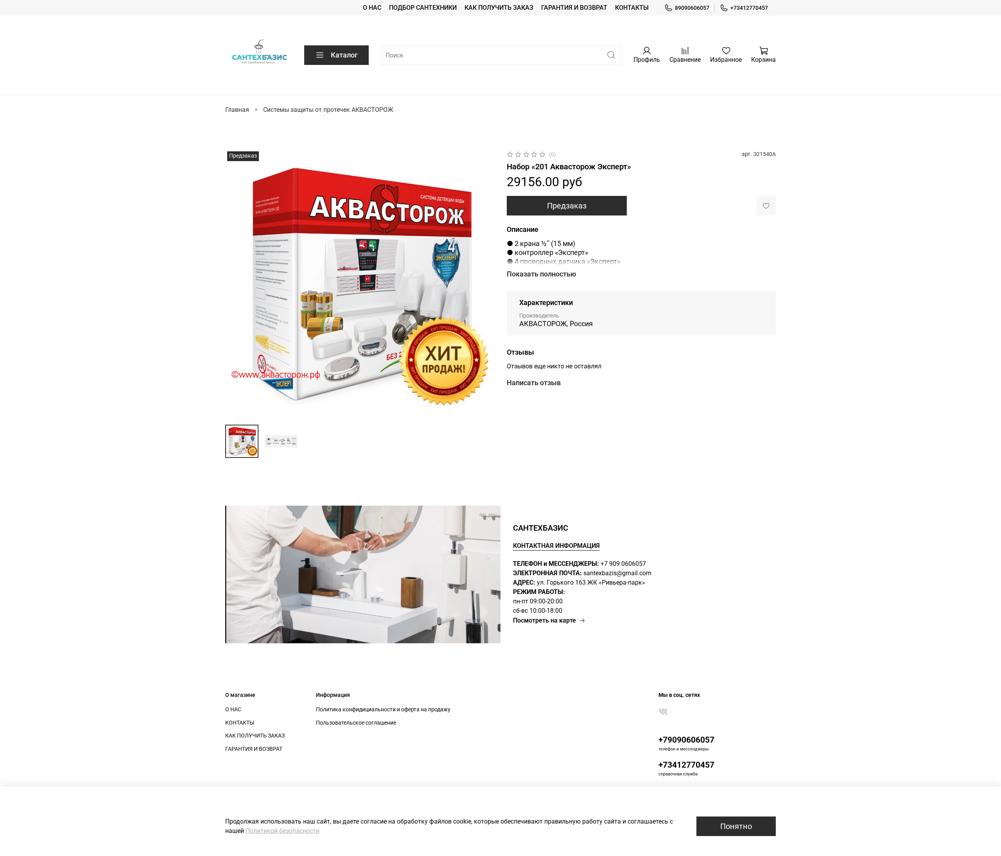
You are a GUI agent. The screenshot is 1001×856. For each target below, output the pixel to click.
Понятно (736, 826)
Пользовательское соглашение (356, 723)
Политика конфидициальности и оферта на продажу (383, 709)
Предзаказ (567, 205)
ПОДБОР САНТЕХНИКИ (423, 7)
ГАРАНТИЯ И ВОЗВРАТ (574, 7)
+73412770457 (749, 8)
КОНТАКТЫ (632, 7)
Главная (237, 109)
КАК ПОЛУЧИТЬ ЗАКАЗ (499, 7)
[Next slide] (481, 284)
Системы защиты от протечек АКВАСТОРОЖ (328, 109)
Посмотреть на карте (544, 620)
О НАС (372, 7)
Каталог (344, 55)
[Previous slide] (237, 284)
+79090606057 (686, 740)
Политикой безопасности (282, 830)
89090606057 (692, 8)
